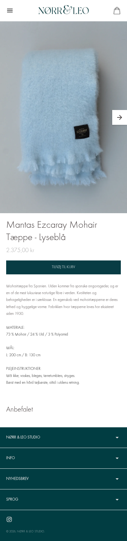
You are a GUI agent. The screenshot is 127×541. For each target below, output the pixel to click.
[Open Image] (63, 117)
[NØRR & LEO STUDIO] (63, 10)
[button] (119, 117)
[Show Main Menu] (10, 10)
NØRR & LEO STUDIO (30, 531)
